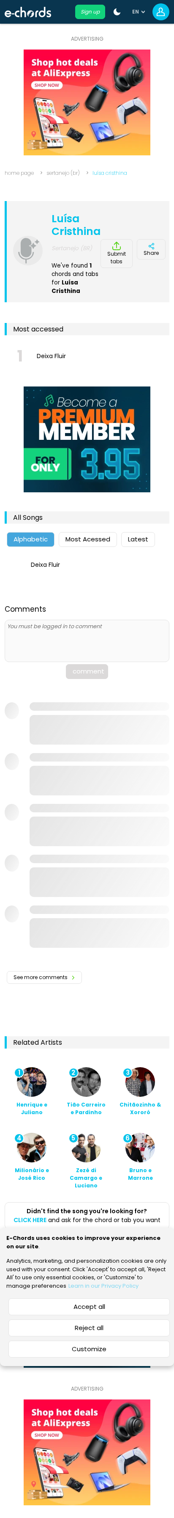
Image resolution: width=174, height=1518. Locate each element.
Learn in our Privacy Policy (103, 1286)
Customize (89, 1348)
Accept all (89, 1306)
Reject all (89, 1327)
